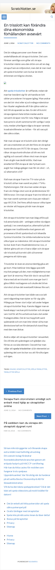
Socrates (33, 561)
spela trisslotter (16, 90)
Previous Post (15, 391)
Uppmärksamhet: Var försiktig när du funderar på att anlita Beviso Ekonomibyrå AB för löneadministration (27, 479)
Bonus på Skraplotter (17, 518)
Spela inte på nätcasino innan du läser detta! (28, 515)
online (12, 369)
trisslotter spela (12, 372)
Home (10, 535)
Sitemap (11, 526)
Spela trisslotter (39, 369)
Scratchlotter (25, 43)
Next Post (42, 416)
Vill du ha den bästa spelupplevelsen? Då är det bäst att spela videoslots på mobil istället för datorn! (27, 490)
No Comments (43, 43)
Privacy (10, 522)
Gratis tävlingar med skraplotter (23, 511)
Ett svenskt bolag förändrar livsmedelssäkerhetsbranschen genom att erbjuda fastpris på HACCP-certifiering (24, 459)
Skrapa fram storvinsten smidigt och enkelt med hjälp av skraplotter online (27, 403)
